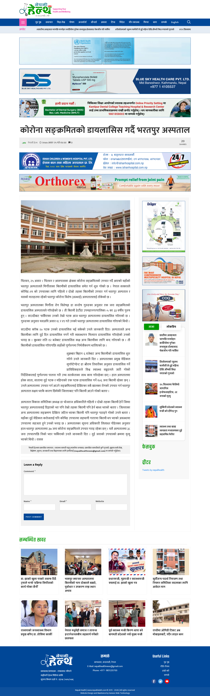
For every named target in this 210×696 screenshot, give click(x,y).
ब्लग (155, 22)
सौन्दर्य (94, 22)
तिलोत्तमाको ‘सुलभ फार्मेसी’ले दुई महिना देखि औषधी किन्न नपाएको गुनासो (94, 29)
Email (63, 501)
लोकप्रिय (171, 326)
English (175, 22)
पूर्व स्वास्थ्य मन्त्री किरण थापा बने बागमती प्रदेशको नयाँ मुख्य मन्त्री (126, 632)
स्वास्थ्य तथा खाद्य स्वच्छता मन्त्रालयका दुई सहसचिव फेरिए (171, 431)
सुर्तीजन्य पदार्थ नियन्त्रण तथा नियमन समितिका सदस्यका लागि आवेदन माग (170, 582)
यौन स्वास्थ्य (134, 22)
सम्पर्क (164, 22)
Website (100, 501)
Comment (29, 471)
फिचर (146, 22)
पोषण (71, 22)
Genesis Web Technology (119, 693)
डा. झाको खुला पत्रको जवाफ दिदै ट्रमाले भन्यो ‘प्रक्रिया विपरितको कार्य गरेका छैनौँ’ (38, 582)
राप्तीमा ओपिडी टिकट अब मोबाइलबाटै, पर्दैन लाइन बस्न (168, 632)
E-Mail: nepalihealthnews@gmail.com (105, 666)
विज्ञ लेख (61, 22)
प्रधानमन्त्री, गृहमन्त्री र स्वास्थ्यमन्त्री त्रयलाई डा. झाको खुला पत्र (126, 580)
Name (27, 501)
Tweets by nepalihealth (153, 470)
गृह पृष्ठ (38, 22)
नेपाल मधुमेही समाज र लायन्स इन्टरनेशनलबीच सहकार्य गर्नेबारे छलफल (81, 634)
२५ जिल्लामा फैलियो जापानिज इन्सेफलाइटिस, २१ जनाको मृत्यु (153, 29)
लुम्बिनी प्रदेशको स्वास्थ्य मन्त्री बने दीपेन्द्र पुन (171, 409)
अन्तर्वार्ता (83, 22)
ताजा (151, 326)
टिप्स (113, 22)
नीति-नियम (164, 666)
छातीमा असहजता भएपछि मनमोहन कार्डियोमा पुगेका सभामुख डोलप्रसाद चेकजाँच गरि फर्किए (169, 343)
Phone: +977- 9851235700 (105, 670)
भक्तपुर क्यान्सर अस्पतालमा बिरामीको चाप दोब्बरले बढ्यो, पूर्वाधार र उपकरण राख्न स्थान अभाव (80, 584)
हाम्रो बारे (165, 671)
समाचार (49, 22)
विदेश (122, 22)
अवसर (104, 22)
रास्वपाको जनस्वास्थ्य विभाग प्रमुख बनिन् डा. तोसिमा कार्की (36, 632)
